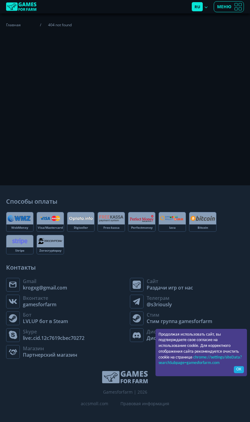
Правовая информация (144, 403)
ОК (238, 369)
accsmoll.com (94, 403)
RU (197, 6)
